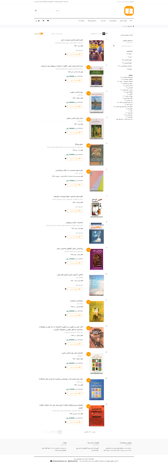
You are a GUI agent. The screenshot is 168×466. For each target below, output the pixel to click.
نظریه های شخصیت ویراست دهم (72, 40)
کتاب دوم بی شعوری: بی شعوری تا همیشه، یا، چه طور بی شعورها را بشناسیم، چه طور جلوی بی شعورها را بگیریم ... (61, 328)
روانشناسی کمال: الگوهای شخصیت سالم (70, 248)
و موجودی (36, 34)
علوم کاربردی (127, 63)
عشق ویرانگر (79, 144)
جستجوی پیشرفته (92, 21)
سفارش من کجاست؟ (58, 1)
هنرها (129, 69)
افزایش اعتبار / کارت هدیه (46, 1)
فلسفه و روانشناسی (125, 66)
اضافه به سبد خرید (74, 54)
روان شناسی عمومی (76, 92)
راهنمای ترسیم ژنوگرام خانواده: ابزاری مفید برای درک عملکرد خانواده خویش (61, 406)
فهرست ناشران (123, 21)
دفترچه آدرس (95, 450)
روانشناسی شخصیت (76, 300)
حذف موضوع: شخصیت (126, 35)
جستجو (129, 26)
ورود (36, 21)
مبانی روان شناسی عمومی (74, 118)
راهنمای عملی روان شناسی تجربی (72, 353)
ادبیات (129, 54)
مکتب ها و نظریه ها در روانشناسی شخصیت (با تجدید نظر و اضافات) (61, 379)
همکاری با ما (81, 21)
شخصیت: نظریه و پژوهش (74, 222)
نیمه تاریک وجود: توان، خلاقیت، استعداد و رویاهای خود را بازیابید (62, 66)
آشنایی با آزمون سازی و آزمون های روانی (70, 274)
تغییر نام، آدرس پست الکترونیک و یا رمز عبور (87, 448)
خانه (131, 21)
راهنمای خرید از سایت (60, 450)
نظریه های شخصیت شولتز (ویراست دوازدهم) (68, 196)
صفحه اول (91, 459)
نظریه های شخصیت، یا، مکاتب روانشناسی (69, 170)
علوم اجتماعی (127, 60)
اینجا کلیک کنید (46, 448)
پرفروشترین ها (112, 21)
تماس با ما (36, 1)
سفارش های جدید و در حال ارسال (114, 448)
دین (130, 57)
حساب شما (66, 1)
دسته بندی (103, 21)
